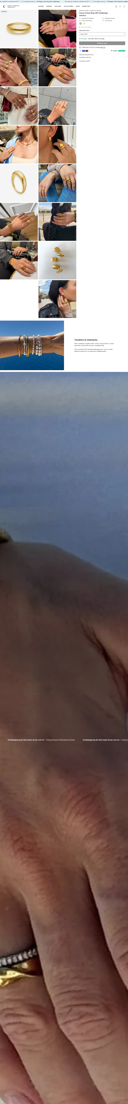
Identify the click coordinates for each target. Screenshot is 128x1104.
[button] (41, 6)
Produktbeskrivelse (86, 55)
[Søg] (120, 6)
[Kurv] (124, 6)
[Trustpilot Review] (114, 51)
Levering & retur (85, 57)
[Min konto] (116, 6)
